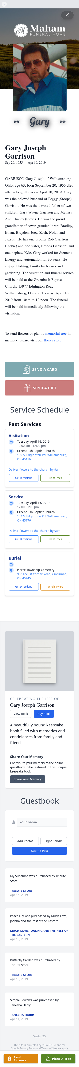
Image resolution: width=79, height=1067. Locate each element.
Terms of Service (51, 1048)
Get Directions (23, 478)
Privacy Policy (28, 1048)
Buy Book (43, 714)
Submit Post (39, 851)
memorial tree (56, 333)
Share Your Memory (28, 779)
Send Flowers (55, 586)
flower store (53, 339)
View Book (21, 714)
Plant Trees (55, 478)
